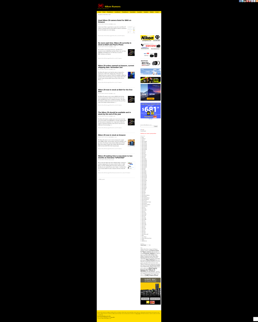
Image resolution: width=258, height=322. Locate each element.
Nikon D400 (144, 154)
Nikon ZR (143, 232)
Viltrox (145, 274)
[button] (150, 291)
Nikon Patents (144, 203)
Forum (104, 12)
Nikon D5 (143, 157)
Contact (157, 12)
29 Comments (119, 105)
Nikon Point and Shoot (146, 204)
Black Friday (146, 249)
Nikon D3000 (144, 141)
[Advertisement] (150, 23)
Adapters (142, 249)
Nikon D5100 (144, 161)
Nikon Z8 (143, 226)
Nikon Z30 (144, 208)
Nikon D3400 (144, 148)
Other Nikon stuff (145, 234)
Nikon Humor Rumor (145, 197)
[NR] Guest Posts (151, 275)
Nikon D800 (144, 184)
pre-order (150, 265)
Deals (103, 35)
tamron (141, 266)
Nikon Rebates (150, 260)
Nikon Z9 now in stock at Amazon (112, 135)
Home (99, 12)
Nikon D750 (144, 179)
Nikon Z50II (144, 214)
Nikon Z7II (144, 223)
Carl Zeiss (150, 249)
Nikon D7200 (144, 177)
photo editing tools (143, 265)
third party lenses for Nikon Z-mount (148, 269)
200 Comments (122, 35)
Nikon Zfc (144, 231)
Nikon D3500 (144, 149)
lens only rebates (150, 255)
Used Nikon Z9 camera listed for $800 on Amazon (114, 21)
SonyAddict (139, 12)
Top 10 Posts (144, 236)
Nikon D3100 (144, 144)
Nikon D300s (144, 142)
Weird (143, 239)
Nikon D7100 (144, 176)
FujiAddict (146, 12)
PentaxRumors (125, 12)
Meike (156, 254)
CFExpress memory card (145, 250)
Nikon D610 (144, 172)
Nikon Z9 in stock (115, 35)
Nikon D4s (144, 156)
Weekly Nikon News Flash (146, 238)
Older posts (101, 179)
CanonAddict (132, 12)
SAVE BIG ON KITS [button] (155, 298)
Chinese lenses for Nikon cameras (149, 251)
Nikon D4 (143, 153)
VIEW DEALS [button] (145, 298)
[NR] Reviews (144, 240)
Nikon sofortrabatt (146, 261)
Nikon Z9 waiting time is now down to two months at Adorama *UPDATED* (115, 157)
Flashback (144, 138)
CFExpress (156, 249)
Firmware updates (149, 253)
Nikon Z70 (144, 222)
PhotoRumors (110, 12)
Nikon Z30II (144, 210)
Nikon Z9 (106, 35)
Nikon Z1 (143, 207)
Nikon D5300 (144, 164)
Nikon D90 (144, 189)
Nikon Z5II (144, 215)
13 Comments (119, 82)
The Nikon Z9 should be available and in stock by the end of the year (114, 113)
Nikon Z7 (143, 220)
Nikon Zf (143, 230)
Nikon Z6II (144, 218)
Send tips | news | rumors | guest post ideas (148, 133)
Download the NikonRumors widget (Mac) (104, 315)
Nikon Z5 (143, 211)
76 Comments (127, 172)
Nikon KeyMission (145, 199)
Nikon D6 (143, 169)
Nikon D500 (144, 158)
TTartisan (146, 272)
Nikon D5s (144, 168)
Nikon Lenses (144, 200)
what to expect (154, 274)
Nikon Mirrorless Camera (146, 202)
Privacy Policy (138, 313)
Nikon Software (144, 206)
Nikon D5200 (144, 163)
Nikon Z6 (143, 216)
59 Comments (119, 127)
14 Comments (119, 148)
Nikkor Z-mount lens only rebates (147, 256)
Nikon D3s (144, 150)
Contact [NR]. (112, 317)
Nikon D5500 (144, 165)
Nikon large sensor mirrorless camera (150, 258)
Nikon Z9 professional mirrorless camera (117, 172)
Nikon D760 (144, 181)
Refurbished (154, 265)
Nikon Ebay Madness (146, 195)
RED (143, 235)
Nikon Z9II (144, 228)
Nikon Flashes (144, 196)
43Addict (152, 12)
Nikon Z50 (144, 212)
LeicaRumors (117, 12)
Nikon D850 (144, 188)
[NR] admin (101, 24)
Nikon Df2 (144, 192)
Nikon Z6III (144, 219)
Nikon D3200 (144, 145)
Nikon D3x (144, 152)
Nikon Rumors (112, 6)
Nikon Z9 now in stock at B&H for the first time (115, 90)
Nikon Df (143, 191)
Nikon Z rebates (144, 264)
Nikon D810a (144, 187)
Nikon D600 (144, 171)
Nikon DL (143, 193)
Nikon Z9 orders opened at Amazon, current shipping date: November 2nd (116, 66)
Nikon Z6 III (151, 261)
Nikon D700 (144, 173)
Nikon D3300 (144, 146)
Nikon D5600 (144, 167)
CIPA (152, 252)
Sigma (158, 265)
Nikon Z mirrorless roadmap (153, 262)
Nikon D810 (144, 185)
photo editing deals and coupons (154, 264)
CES (153, 249)
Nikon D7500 (144, 180)
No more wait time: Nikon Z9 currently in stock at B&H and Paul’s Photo (114, 44)
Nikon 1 (143, 140)
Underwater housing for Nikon (153, 272)
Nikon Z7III (144, 224)
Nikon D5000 (144, 160)
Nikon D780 (144, 183)
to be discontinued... (151, 271)
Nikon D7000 (144, 175)
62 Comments (119, 58)
